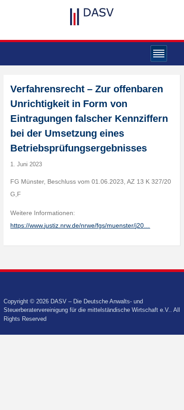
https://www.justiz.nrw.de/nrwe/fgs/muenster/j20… (80, 225)
